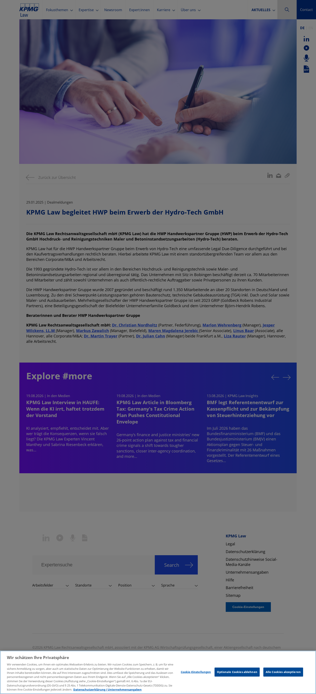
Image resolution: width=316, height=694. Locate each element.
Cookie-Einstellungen (196, 672)
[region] (158, 672)
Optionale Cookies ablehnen (237, 672)
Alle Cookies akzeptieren (283, 672)
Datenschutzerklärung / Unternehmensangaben (107, 689)
